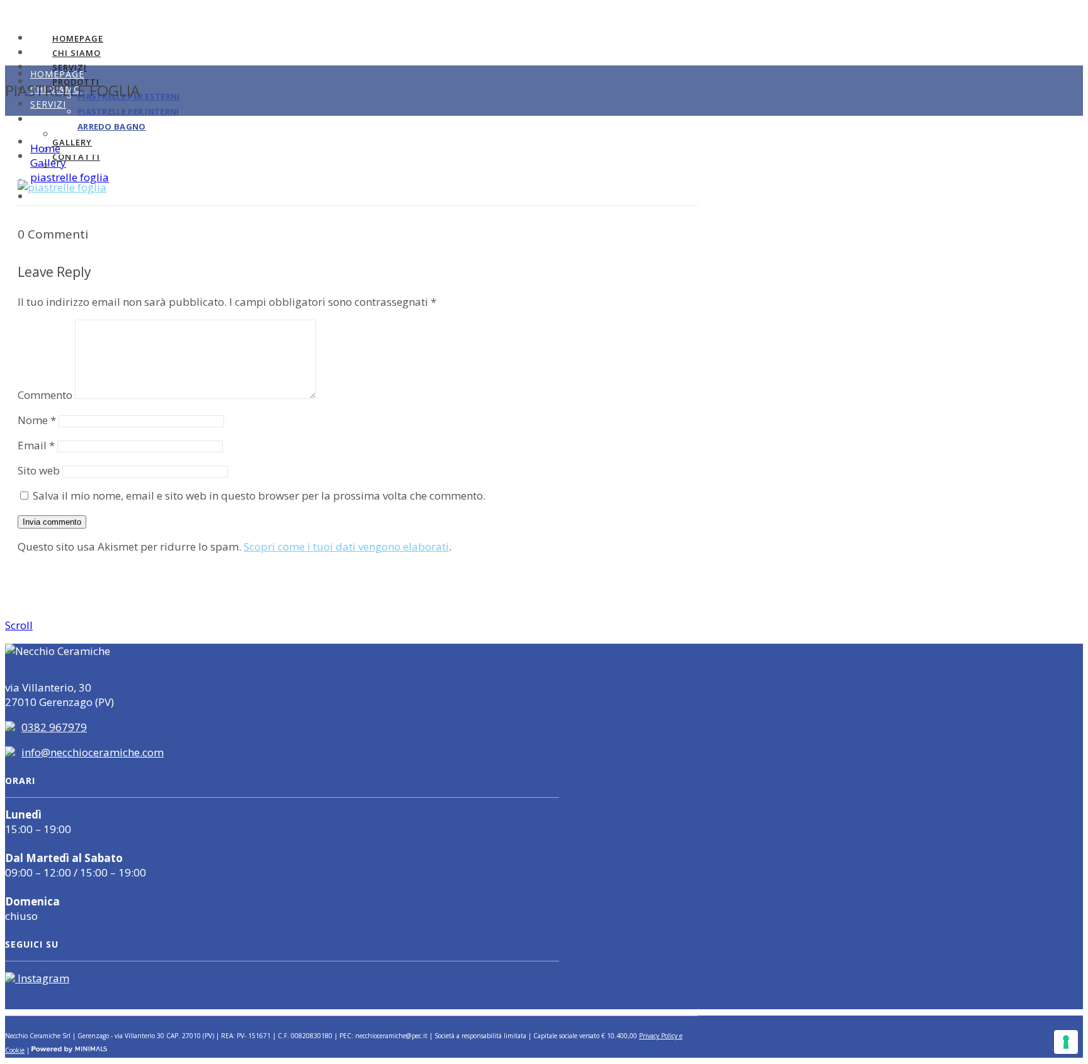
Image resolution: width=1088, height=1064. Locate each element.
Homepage (77, 38)
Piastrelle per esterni (103, 134)
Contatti (55, 197)
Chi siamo (76, 53)
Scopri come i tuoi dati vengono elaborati (346, 546)
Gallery (48, 162)
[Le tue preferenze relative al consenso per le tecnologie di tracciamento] (1066, 1042)
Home (45, 148)
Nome (37, 420)
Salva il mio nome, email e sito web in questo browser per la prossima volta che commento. (259, 495)
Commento (45, 395)
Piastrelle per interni (102, 150)
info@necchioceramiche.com (92, 752)
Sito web (39, 470)
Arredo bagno (87, 166)
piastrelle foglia (69, 177)
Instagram (42, 978)
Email (36, 445)
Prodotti (55, 119)
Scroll (19, 625)
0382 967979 (54, 727)
